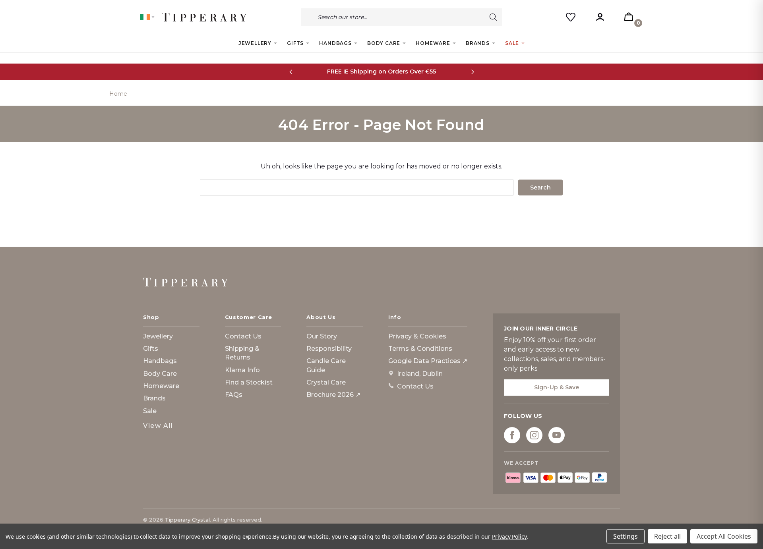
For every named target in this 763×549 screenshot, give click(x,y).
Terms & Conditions (420, 348)
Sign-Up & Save (556, 387)
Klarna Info (242, 370)
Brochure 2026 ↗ (333, 394)
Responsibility (329, 348)
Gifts (295, 43)
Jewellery (254, 43)
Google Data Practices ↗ (427, 361)
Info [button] (394, 317)
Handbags (335, 43)
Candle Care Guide (326, 365)
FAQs (233, 394)
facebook (512, 435)
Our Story (321, 336)
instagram (534, 435)
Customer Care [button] (248, 317)
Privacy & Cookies (417, 336)
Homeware (433, 43)
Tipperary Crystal (187, 519)
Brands (478, 43)
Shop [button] (151, 317)
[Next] (472, 71)
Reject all (667, 536)
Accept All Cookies (724, 536)
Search (493, 17)
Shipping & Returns (242, 353)
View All (158, 425)
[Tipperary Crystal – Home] (185, 282)
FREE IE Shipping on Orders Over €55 (381, 71)
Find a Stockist (249, 382)
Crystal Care (326, 382)
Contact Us (243, 336)
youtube (556, 435)
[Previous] (290, 71)
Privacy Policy (509, 536)
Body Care (383, 43)
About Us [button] (320, 317)
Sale (512, 43)
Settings (625, 536)
